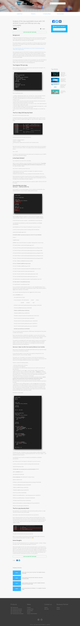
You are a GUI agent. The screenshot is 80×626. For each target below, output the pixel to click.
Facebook (53, 21)
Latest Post (19, 14)
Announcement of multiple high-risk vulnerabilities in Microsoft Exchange (63, 80)
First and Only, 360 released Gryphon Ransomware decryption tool (63, 86)
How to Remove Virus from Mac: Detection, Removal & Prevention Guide (32, 578)
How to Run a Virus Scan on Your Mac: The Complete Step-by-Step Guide (33, 573)
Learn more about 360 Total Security (29, 32)
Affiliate (58, 607)
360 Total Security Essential (16, 609)
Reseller (58, 609)
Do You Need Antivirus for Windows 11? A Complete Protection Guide (34, 589)
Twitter (57, 21)
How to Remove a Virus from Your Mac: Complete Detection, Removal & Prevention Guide (33, 583)
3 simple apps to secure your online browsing (63, 91)
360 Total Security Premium (16, 610)
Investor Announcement (32, 613)
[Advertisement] (59, 51)
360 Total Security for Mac (16, 612)
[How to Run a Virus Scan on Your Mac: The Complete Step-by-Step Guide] (17, 573)
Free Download (59, 29)
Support (46, 607)
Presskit (28, 612)
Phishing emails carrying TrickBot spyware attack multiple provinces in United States (63, 74)
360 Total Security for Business (17, 613)
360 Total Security (14, 607)
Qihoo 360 (46, 609)
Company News (47, 14)
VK (60, 21)
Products (33, 14)
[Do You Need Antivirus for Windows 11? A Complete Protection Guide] (17, 589)
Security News (60, 14)
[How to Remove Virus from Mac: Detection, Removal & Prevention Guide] (17, 578)
